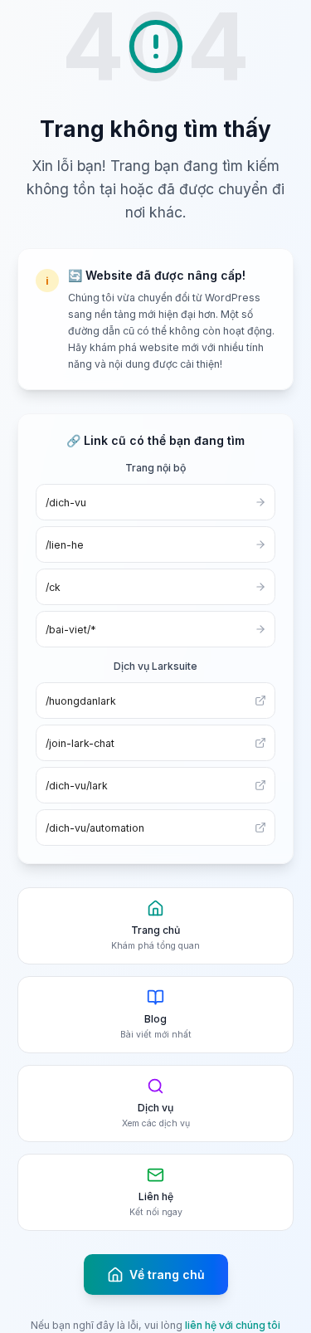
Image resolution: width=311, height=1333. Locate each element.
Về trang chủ (167, 1274)
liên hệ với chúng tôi (232, 1325)
